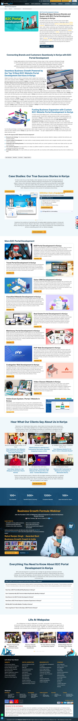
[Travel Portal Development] (59, 268)
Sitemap (59, 686)
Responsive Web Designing (11, 677)
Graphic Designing (44, 681)
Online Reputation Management (47, 664)
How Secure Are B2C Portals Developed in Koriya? (19, 597)
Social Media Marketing (27, 669)
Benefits (15, 157)
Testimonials (60, 670)
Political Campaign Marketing (28, 681)
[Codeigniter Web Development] (59, 371)
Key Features (8, 157)
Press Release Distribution (45, 667)
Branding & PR (45, 3)
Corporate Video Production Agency (46, 674)
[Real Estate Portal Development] (18, 320)
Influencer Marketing (44, 678)
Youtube (16, 702)
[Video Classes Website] (18, 388)
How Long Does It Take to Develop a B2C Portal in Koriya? (21, 607)
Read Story (22, 552)
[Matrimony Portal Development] (59, 337)
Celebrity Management (45, 680)
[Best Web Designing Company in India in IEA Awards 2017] (14, 543)
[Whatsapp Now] (2, 715)
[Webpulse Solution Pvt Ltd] (7, 3)
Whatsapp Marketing (27, 673)
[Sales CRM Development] (18, 285)
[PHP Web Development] (18, 354)
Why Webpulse (60, 667)
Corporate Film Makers (45, 672)
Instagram (11, 702)
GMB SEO (24, 667)
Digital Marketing (35, 3)
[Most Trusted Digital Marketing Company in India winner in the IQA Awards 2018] (33, 543)
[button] (56, 198)
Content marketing (26, 680)
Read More (37, 258)
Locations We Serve (61, 683)
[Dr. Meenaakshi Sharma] (62, 460)
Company (60, 3)
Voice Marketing (25, 678)
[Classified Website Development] (59, 302)
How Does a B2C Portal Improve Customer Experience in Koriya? (23, 600)
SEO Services (25, 665)
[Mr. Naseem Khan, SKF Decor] (39, 460)
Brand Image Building (44, 669)
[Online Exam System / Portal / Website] (59, 405)
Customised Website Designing (11, 665)
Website (27, 3)
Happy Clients (27, 157)
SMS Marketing (25, 677)
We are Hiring (66, 1)
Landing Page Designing (10, 675)
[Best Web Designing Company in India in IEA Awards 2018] (21, 543)
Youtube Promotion (26, 670)
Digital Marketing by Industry (28, 683)
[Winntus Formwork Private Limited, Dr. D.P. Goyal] (16, 438)
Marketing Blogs (60, 675)
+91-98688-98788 (45, 1)
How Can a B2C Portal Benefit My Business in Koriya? (20, 590)
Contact (74, 3)
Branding (59, 681)
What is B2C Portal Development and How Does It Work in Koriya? (23, 581)
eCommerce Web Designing (11, 669)
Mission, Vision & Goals (62, 665)
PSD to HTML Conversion (10, 673)
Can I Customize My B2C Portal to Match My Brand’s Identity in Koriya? (25, 593)
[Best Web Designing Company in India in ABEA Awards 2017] (8, 543)
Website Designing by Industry (11, 672)
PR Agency (42, 665)
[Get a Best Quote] (2, 718)
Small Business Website (10, 664)
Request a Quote (45, 46)
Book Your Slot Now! (10, 552)
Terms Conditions (61, 685)
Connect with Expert (46, 207)
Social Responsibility (61, 677)
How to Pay (59, 678)
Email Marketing (25, 675)
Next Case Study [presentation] (67, 191)
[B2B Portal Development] (18, 251)
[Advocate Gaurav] (39, 438)
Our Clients (59, 669)
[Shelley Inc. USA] (16, 460)
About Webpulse (60, 664)
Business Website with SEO (11, 667)
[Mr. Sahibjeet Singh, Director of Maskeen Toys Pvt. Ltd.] (62, 438)
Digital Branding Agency (45, 670)
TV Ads (41, 677)
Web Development (9, 670)
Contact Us (59, 680)
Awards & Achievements (62, 672)
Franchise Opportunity (56, 0)
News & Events (60, 673)
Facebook (7, 702)
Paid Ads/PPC (25, 672)
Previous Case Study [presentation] (10, 191)
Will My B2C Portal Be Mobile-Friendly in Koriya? (19, 604)
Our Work (67, 3)
